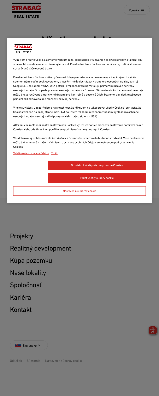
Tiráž (54, 153)
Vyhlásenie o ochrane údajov (31, 153)
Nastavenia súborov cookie (79, 191)
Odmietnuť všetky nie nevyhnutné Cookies (97, 165)
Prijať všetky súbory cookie (97, 178)
